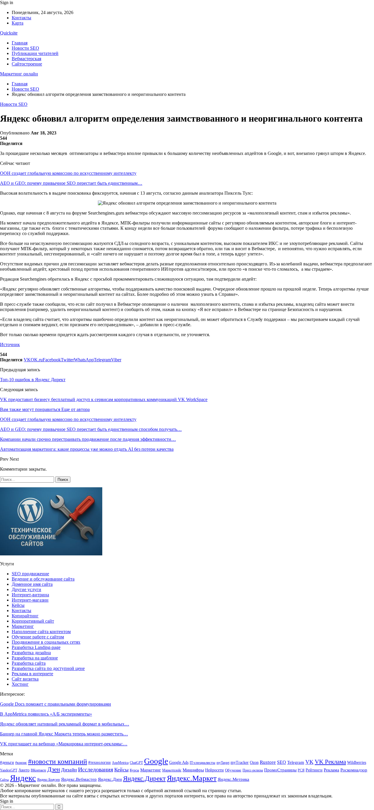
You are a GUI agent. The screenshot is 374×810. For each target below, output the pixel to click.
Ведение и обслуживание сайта (43, 578)
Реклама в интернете (32, 673)
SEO (281, 762)
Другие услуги (26, 589)
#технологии (99, 762)
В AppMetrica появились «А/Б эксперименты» (46, 713)
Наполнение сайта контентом (41, 631)
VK (309, 762)
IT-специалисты (202, 762)
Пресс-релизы (253, 770)
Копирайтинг (25, 615)
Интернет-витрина (30, 594)
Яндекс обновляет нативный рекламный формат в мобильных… (64, 723)
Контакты (21, 17)
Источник (10, 344)
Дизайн (69, 770)
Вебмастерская (26, 58)
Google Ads (178, 762)
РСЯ (301, 770)
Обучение (233, 770)
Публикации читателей (35, 53)
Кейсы (18, 605)
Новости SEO (25, 48)
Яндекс (23, 778)
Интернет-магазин (30, 599)
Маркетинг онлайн (19, 73)
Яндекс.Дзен (110, 779)
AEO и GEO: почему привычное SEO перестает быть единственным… (71, 183)
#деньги (7, 762)
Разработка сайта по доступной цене (48, 668)
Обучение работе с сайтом (38, 636)
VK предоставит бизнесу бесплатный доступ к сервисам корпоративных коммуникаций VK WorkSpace (103, 399)
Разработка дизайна (31, 652)
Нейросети (214, 770)
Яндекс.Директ (144, 778)
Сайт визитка (25, 678)
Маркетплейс (171, 770)
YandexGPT (8, 770)
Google (156, 761)
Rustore (268, 762)
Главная (19, 42)
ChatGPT (136, 763)
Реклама (331, 769)
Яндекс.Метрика (233, 779)
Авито (24, 770)
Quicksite (9, 32)
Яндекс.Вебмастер (79, 779)
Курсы (134, 770)
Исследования (95, 769)
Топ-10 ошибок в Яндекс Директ (32, 379)
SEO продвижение (30, 573)
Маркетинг (23, 626)
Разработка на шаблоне (35, 657)
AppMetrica (120, 763)
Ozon (254, 762)
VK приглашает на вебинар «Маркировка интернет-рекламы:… (63, 743)
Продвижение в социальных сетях (46, 642)
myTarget (223, 763)
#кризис (21, 763)
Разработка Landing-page (36, 647)
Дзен (53, 769)
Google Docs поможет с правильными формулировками (55, 704)
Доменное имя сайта (32, 584)
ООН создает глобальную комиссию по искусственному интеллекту (68, 173)
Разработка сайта (29, 663)
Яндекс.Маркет (192, 778)
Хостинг (20, 684)
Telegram (295, 762)
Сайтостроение (27, 63)
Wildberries (356, 762)
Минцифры (193, 769)
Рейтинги (314, 770)
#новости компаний (57, 761)
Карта (17, 22)
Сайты (4, 779)
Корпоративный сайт (33, 621)
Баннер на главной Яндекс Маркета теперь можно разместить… (64, 733)
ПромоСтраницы (280, 769)
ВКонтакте (38, 770)
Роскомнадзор (353, 770)
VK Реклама (330, 762)
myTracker (240, 762)
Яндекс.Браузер (48, 780)
